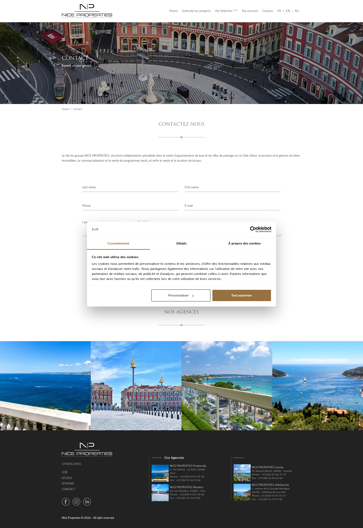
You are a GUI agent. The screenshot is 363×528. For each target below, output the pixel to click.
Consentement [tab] (118, 243)
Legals (67, 478)
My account (250, 11)
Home (174, 11)
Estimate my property (196, 11)
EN (288, 11)
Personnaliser (178, 295)
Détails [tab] (181, 243)
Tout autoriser (241, 295)
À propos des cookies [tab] (244, 243)
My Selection (226, 11)
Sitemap (68, 483)
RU (297, 11)
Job (64, 472)
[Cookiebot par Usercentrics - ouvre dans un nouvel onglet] (253, 229)
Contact (267, 11)
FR (280, 11)
